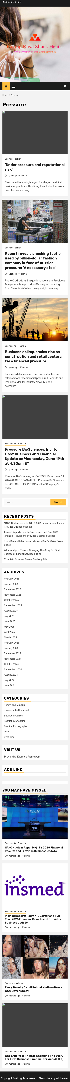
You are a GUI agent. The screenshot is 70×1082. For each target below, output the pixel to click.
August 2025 (11, 610)
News (7, 731)
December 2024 (12, 653)
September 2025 (13, 605)
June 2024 (9, 685)
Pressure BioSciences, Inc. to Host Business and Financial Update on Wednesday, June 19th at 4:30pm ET (34, 456)
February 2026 (11, 578)
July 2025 (9, 616)
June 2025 (9, 621)
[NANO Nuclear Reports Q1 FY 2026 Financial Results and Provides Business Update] (35, 817)
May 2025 (9, 626)
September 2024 (13, 669)
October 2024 (11, 664)
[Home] (6, 86)
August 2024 (11, 674)
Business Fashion (13, 159)
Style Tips (9, 737)
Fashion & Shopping (14, 720)
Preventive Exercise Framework (22, 756)
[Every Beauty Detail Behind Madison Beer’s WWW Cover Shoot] (35, 957)
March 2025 (10, 637)
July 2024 (9, 680)
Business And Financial (15, 346)
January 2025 (11, 648)
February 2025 (11, 642)
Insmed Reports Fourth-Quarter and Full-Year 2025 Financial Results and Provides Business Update (33, 919)
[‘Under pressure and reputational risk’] (35, 132)
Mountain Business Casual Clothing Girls (25, 559)
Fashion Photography (15, 726)
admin (24, 176)
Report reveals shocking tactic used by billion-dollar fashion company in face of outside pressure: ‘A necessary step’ (33, 260)
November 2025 (12, 594)
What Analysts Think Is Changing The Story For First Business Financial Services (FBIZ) (34, 1057)
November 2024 (12, 658)
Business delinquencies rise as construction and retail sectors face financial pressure (33, 356)
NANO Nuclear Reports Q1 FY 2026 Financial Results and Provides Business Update (34, 849)
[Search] (65, 86)
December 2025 (12, 589)
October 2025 (11, 600)
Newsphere (45, 1078)
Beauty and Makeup (14, 704)
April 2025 (9, 632)
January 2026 (11, 584)
